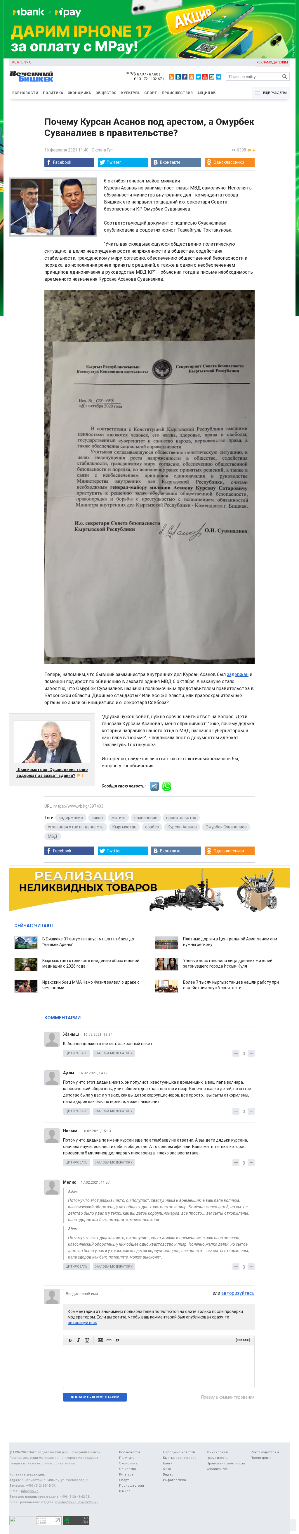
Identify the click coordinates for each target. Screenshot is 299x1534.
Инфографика (174, 1480)
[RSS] (171, 77)
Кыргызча (21, 62)
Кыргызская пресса (180, 1458)
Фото (167, 1469)
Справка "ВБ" (217, 1469)
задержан (237, 674)
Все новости (25, 93)
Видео (168, 1474)
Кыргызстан (124, 827)
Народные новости (179, 1452)
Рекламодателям (272, 62)
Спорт (150, 93)
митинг (119, 817)
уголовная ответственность (76, 827)
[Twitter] (198, 77)
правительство (181, 817)
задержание (71, 817)
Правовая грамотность (226, 1463)
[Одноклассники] (191, 77)
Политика (53, 93)
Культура (130, 93)
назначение (145, 817)
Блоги (168, 1463)
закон (97, 817)
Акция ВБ (206, 93)
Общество (106, 93)
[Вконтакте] (178, 77)
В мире (125, 1491)
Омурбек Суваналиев (226, 827)
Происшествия (177, 93)
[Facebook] (184, 77)
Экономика (79, 93)
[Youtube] (205, 77)
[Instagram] (211, 77)
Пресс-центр (261, 1458)
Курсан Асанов (182, 827)
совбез (152, 827)
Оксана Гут (102, 150)
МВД (53, 836)
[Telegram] (218, 77)
